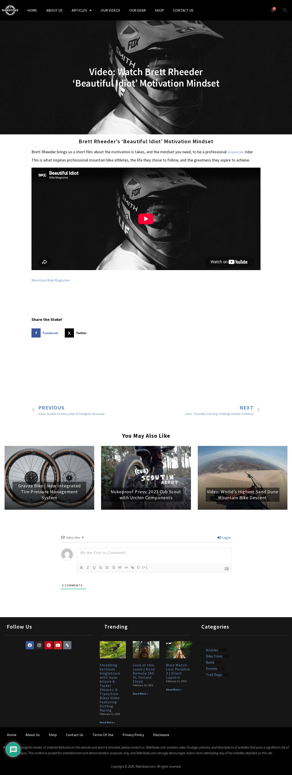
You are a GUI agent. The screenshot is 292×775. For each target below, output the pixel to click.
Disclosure (161, 734)
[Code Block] (126, 567)
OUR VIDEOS (110, 10)
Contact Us (74, 734)
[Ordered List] (107, 567)
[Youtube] (58, 645)
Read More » (107, 722)
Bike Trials (214, 656)
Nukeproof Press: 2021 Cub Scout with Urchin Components (146, 494)
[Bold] (81, 567)
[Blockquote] (120, 567)
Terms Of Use (102, 734)
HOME (32, 10)
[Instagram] (39, 645)
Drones (211, 668)
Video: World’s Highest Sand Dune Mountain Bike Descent (242, 494)
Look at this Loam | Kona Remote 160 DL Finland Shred (144, 673)
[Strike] (100, 567)
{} (138, 567)
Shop (53, 734)
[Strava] (67, 645)
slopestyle (235, 152)
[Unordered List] (113, 567)
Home (11, 734)
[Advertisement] (146, 372)
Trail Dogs (214, 674)
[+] (144, 567)
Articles (212, 650)
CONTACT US (183, 10)
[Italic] (88, 567)
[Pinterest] (48, 645)
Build (210, 662)
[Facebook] (30, 645)
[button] (285, 10)
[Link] (132, 567)
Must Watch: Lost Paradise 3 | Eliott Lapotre (178, 671)
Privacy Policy (133, 734)
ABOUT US (54, 10)
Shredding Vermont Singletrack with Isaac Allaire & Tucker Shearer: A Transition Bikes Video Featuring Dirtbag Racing (110, 687)
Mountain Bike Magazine (50, 280)
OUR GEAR (137, 10)
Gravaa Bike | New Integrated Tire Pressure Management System (49, 491)
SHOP (159, 10)
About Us (33, 734)
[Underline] (94, 567)
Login (226, 537)
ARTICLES (79, 10)
